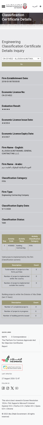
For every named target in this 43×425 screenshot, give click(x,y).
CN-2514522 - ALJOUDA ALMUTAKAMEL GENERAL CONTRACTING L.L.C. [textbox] (20, 59)
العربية (34, 6)
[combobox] (21, 58)
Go (21, 64)
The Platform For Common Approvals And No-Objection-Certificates (19, 341)
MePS (4, 337)
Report (4, 346)
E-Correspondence (18, 337)
